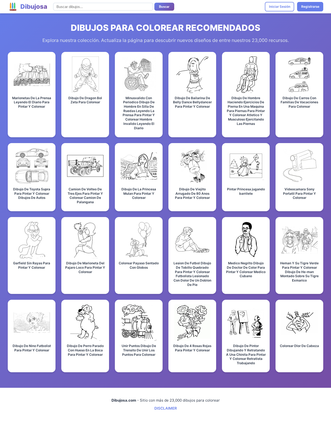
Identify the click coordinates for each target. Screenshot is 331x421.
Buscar (164, 6)
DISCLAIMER (165, 408)
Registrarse (310, 6)
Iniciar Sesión (279, 6)
